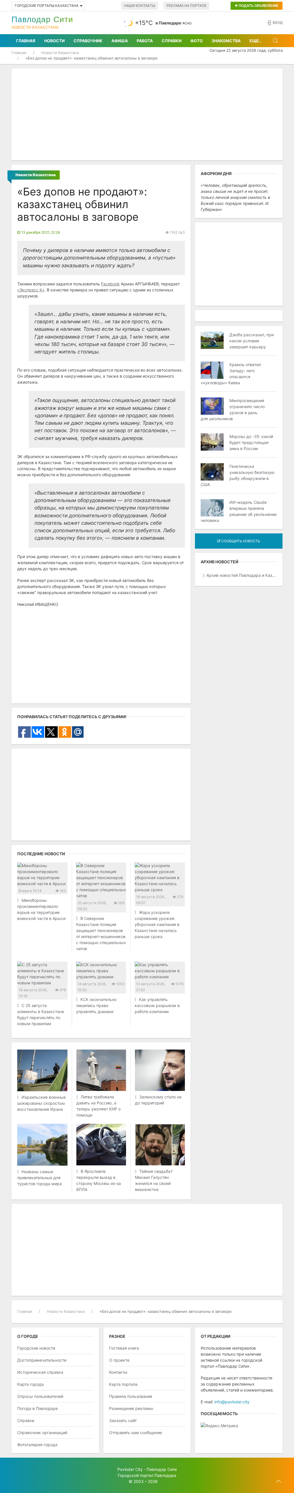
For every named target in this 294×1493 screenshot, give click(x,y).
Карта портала (123, 1384)
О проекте (119, 1360)
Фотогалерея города (37, 1444)
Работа (145, 40)
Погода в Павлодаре (37, 1408)
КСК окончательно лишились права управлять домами (96, 1005)
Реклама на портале (186, 5)
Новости (54, 40)
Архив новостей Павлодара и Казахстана (241, 575)
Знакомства (226, 40)
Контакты (118, 1372)
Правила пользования (130, 1396)
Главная (25, 40)
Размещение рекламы (131, 1408)
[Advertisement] (147, 114)
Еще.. (255, 40)
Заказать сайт (123, 1420)
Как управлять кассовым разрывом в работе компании (157, 1005)
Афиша (119, 40)
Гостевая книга (124, 1348)
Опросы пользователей (40, 1396)
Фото (196, 40)
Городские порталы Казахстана (46, 5)
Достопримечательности (41, 1360)
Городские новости (36, 1348)
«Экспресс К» (31, 289)
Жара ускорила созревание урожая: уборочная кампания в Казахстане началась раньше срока (157, 924)
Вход (278, 22)
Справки (171, 40)
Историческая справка (40, 1372)
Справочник (88, 40)
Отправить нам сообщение (135, 1432)
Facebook (110, 283)
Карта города (30, 1384)
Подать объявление (258, 5)
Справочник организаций (42, 1432)
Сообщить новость (240, 541)
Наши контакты (139, 5)
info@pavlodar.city (231, 1401)
